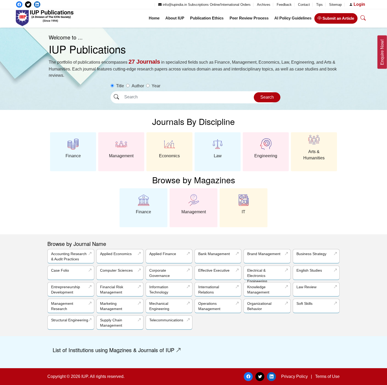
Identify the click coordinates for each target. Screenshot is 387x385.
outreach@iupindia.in (135, 5)
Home (154, 18)
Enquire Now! (382, 52)
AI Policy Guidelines (292, 18)
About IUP (174, 18)
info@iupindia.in (174, 5)
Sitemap (336, 5)
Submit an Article (337, 18)
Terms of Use (327, 376)
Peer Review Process (249, 18)
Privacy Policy (294, 376)
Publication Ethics (207, 18)
